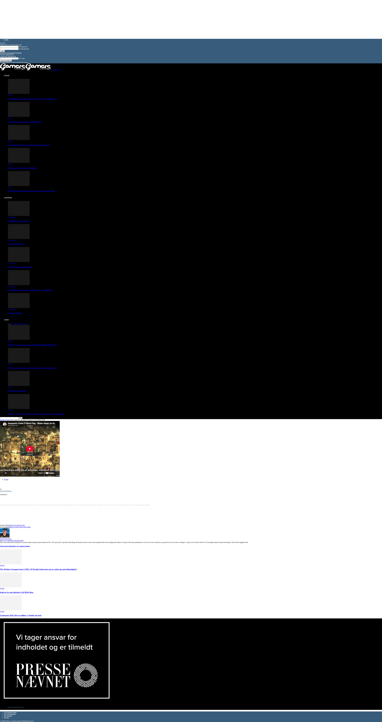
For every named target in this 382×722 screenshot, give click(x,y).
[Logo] (12, 70)
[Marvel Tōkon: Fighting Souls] (19, 261)
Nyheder (6, 75)
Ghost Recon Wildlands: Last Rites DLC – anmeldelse (30, 290)
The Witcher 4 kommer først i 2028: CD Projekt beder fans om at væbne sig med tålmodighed (38, 569)
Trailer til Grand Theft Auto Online (20, 527)
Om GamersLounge (10, 712)
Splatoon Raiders (15, 313)
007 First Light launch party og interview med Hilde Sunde (32, 368)
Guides (13, 324)
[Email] (24, 498)
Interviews (18, 324)
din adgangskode (23, 49)
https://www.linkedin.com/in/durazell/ (12, 540)
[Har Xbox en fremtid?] (19, 385)
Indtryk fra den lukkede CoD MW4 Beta (24, 122)
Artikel (10, 341)
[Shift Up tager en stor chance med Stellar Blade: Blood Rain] (19, 339)
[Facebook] (3, 498)
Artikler (6, 319)
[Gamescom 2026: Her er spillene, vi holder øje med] (19, 139)
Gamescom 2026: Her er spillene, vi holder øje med (28, 145)
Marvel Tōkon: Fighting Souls (20, 267)
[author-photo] (5, 537)
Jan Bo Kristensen (5, 491)
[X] (10, 498)
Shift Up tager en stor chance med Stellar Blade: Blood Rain (32, 345)
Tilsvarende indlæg (6, 546)
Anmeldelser (8, 197)
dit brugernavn (23, 47)
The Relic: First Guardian (18, 221)
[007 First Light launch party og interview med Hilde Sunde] (19, 362)
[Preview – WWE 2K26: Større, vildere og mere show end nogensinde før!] (19, 408)
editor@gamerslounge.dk (15, 707)
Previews (24, 324)
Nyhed (10, 95)
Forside (2, 420)
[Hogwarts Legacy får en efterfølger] (19, 162)
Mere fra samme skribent (21, 546)
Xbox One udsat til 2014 (17, 525)
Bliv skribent (8, 716)
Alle (9, 324)
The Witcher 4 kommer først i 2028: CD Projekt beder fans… (33, 99)
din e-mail (21, 58)
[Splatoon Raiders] (19, 307)
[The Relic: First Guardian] (19, 215)
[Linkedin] (32, 498)
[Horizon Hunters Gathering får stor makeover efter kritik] (19, 185)
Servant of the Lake (16, 244)
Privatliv (6, 718)
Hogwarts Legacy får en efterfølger (22, 168)
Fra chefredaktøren (10, 714)
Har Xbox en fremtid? (17, 391)
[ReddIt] (17, 498)
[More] (39, 498)
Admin (6, 39)
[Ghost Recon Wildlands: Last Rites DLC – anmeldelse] (19, 284)
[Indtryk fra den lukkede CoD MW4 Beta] (19, 116)
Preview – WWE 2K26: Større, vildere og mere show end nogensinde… (37, 414)
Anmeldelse (11, 217)
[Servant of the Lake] (19, 238)
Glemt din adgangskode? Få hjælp (10, 53)
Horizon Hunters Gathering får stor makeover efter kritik (31, 191)
